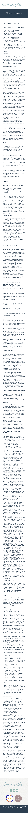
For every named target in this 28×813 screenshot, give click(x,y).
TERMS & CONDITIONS (16, 807)
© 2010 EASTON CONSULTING (11, 806)
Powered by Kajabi (14, 811)
